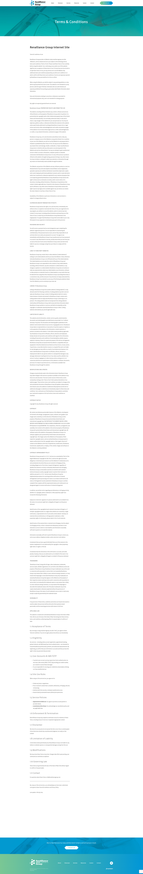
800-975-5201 (106, 3)
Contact (92, 3)
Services (68, 3)
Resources (76, 3)
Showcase (60, 3)
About (52, 3)
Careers (84, 3)
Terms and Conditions (33, 869)
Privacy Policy (32, 870)
